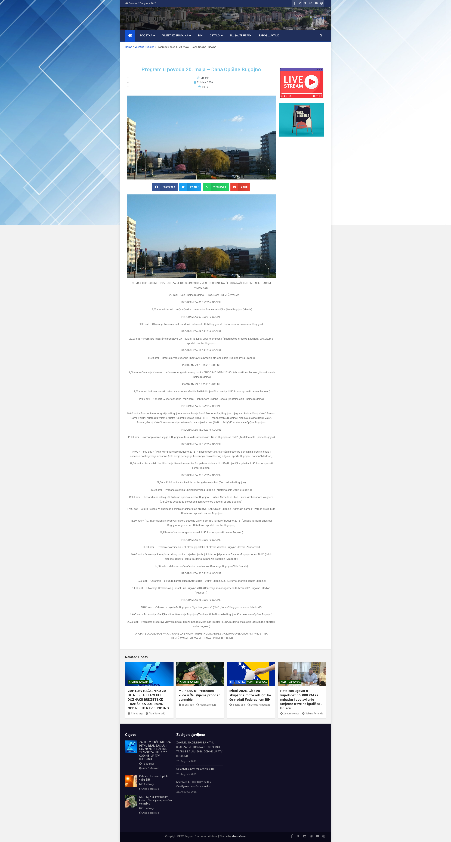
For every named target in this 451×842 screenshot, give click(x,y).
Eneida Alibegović (260, 704)
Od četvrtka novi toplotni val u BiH (195, 769)
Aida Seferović (157, 713)
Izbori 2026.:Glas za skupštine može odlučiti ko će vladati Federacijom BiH (250, 695)
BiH (200, 35)
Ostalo (215, 35)
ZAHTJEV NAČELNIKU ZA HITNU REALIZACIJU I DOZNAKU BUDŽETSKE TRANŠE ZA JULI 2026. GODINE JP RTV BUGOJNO (148, 699)
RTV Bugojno (145, 18)
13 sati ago (137, 713)
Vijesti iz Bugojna (175, 35)
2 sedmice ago (291, 713)
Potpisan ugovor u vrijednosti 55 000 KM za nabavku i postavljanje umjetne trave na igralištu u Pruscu (301, 699)
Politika (240, 682)
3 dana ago (239, 704)
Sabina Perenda (314, 713)
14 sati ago (148, 784)
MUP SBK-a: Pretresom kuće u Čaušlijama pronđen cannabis (199, 695)
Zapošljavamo (269, 35)
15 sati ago (188, 704)
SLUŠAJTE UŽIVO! (241, 35)
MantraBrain (239, 836)
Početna (146, 35)
